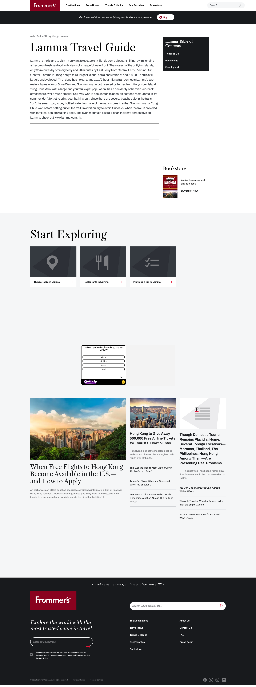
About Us (185, 620)
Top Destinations (139, 620)
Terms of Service (96, 680)
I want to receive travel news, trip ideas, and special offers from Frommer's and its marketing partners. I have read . (63, 655)
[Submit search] (242, 5)
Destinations (73, 5)
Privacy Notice (79, 680)
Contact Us (186, 628)
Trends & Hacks (114, 5)
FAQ (182, 635)
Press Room (186, 642)
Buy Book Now (189, 191)
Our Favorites (136, 5)
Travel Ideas (92, 5)
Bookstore (156, 5)
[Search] (221, 606)
